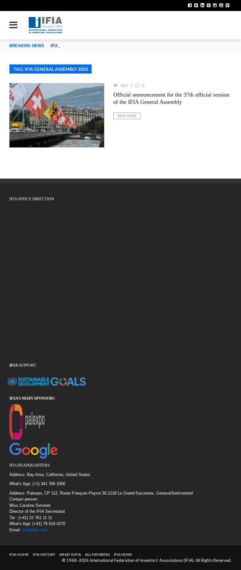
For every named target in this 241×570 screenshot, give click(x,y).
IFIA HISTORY (44, 554)
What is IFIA (70, 554)
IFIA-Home (19, 554)
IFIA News (123, 554)
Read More (127, 116)
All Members (97, 554)
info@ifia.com (34, 530)
